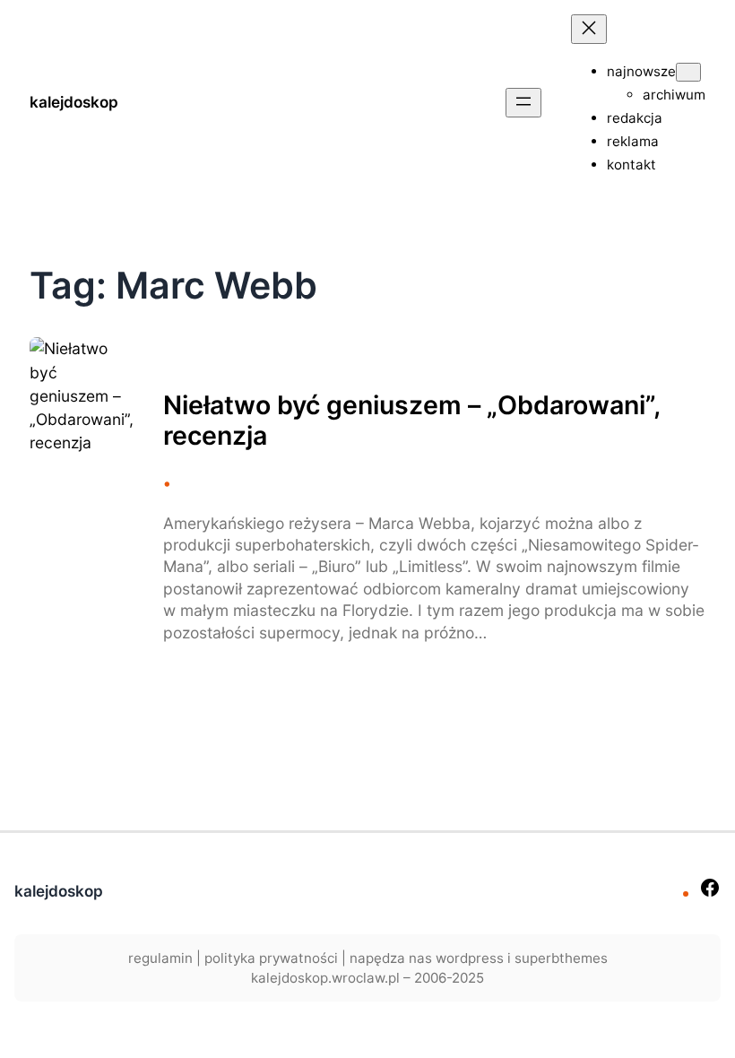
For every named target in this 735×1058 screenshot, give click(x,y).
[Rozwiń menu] (523, 102)
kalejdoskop (74, 101)
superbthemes (561, 958)
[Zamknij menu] (589, 29)
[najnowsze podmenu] (688, 72)
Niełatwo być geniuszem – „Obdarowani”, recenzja (411, 420)
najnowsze (641, 71)
